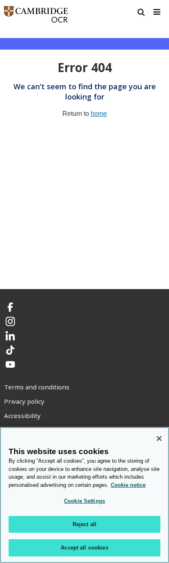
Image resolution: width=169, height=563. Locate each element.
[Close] (159, 439)
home (99, 113)
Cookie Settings (84, 501)
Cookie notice (128, 485)
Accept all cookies (84, 548)
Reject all (84, 524)
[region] (84, 495)
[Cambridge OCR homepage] (36, 16)
